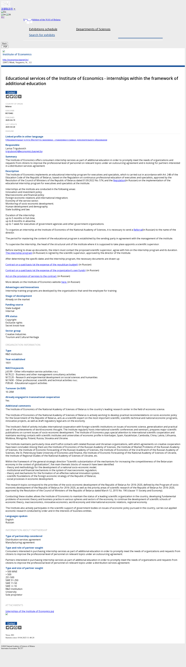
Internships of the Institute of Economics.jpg (30, 611)
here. (64, 282)
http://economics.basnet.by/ (16, 60)
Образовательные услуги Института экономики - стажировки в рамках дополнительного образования (56, 140)
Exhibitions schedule (43, 29)
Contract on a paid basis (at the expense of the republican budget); (42, 264)
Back (4, 44)
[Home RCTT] (93, 4)
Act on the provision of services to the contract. (31, 276)
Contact (11, 92)
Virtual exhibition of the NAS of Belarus (41, 19)
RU (3, 17)
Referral (138, 229)
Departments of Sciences (93, 29)
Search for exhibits (42, 35)
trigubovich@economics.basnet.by (24, 151)
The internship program (19, 253)
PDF (4, 47)
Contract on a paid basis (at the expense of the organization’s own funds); (46, 270)
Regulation (119, 180)
